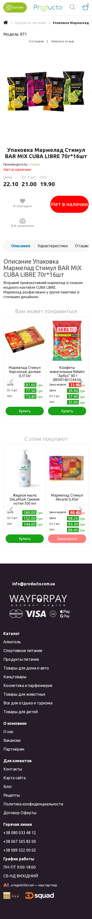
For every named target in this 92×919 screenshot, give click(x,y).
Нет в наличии (69, 204)
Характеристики (53, 245)
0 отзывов (36, 41)
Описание (20, 245)
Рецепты (11, 795)
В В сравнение (22, 226)
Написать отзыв (62, 41)
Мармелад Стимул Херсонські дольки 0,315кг (25, 372)
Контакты (12, 769)
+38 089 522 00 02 (19, 850)
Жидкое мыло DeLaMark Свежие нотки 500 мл (25, 499)
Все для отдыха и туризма (27, 703)
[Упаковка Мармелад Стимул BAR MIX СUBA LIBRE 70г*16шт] (46, 93)
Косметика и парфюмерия (27, 685)
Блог (7, 786)
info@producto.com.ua (33, 583)
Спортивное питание (22, 650)
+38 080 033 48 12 (19, 832)
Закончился (67, 539)
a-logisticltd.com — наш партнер (34, 885)
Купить (25, 411)
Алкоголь (12, 641)
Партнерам (13, 749)
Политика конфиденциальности (33, 804)
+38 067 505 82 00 (19, 841)
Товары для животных (24, 694)
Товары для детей (20, 711)
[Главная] (5, 23)
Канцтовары (14, 676)
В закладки (22, 206)
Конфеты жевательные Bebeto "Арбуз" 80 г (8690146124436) (67, 374)
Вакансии (12, 740)
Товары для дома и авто (26, 668)
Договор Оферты (19, 812)
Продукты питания (21, 659)
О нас (8, 731)
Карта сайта (14, 777)
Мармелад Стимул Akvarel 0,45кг (67, 497)
